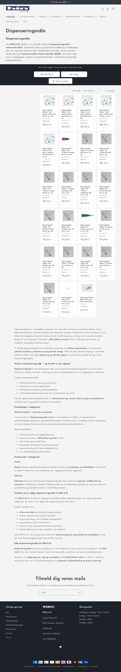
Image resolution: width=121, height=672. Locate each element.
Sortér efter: (76, 91)
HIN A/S (32, 666)
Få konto (9, 633)
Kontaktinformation (69, 666)
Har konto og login (60, 81)
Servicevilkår (93, 666)
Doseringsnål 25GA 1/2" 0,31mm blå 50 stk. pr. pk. (105, 190)
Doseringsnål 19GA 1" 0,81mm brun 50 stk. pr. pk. (68, 264)
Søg (7, 612)
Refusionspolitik (82, 666)
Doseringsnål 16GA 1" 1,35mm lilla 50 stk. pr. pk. (86, 151)
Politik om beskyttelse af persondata (49, 666)
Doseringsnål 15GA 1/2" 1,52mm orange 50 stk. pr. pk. (48, 190)
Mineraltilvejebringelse (14, 625)
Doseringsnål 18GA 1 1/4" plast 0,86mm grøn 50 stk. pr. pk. (86, 114)
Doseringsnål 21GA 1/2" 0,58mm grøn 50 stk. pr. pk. (86, 228)
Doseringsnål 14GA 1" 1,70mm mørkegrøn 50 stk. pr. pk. (68, 190)
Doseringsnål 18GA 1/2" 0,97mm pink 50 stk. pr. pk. (49, 301)
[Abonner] (79, 592)
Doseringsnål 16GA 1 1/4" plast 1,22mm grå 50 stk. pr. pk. (106, 113)
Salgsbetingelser (12, 621)
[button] (11, 16)
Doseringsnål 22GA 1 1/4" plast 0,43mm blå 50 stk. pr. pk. (49, 113)
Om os (8, 637)
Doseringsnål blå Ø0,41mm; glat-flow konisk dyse (86, 300)
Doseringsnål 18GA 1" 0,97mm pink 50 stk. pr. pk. (105, 264)
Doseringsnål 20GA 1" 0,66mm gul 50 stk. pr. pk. (106, 228)
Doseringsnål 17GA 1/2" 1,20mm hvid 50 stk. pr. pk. (68, 301)
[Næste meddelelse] (114, 2)
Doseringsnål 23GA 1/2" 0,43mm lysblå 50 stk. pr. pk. (48, 228)
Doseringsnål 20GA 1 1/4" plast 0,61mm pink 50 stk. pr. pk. (67, 114)
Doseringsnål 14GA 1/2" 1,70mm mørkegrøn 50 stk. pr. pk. (85, 191)
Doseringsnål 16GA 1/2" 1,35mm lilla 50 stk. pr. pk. (105, 151)
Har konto (74, 74)
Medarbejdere (11, 616)
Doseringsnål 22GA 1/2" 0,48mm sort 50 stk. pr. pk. (68, 228)
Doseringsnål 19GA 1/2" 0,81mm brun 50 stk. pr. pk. (86, 264)
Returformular (11, 629)
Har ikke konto (47, 74)
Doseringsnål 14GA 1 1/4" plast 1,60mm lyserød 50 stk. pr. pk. (48, 152)
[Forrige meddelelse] (6, 2)
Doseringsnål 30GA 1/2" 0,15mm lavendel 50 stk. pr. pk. (68, 151)
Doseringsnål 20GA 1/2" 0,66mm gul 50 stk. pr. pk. (48, 264)
